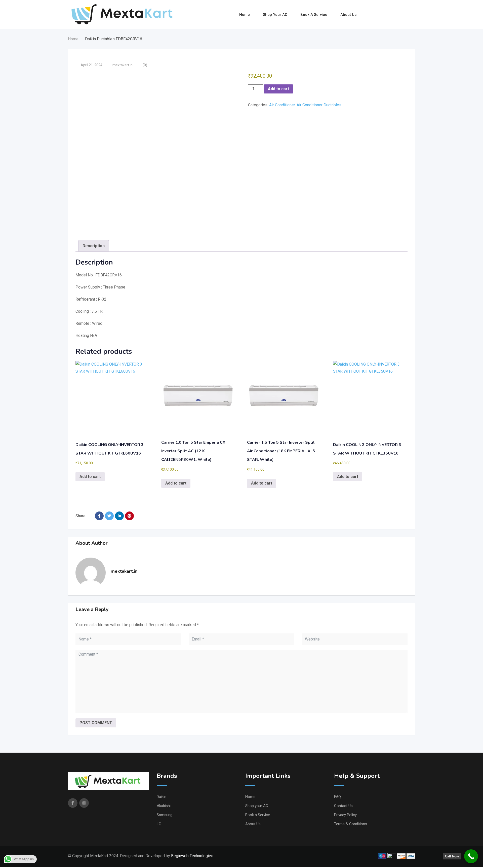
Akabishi (164, 806)
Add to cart (278, 88)
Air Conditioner (282, 105)
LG (159, 824)
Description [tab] (94, 245)
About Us (348, 14)
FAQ (337, 796)
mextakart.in (122, 65)
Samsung (164, 815)
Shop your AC (275, 14)
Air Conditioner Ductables (319, 105)
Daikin (161, 796)
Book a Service (313, 14)
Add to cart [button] (90, 476)
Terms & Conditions (350, 824)
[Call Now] (471, 856)
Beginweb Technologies (192, 855)
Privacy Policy (345, 815)
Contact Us (343, 806)
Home (244, 14)
